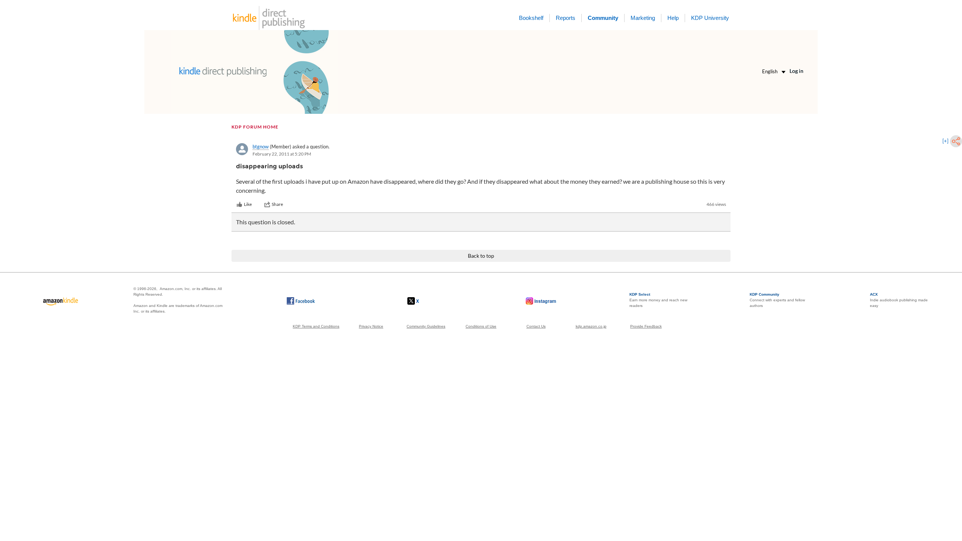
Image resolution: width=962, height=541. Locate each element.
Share (277, 204)
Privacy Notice (371, 326)
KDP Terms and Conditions (316, 326)
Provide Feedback (646, 326)
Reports (565, 18)
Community (603, 18)
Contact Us (536, 326)
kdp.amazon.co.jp (591, 326)
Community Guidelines (426, 326)
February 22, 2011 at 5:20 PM (282, 154)
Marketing (643, 18)
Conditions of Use (481, 326)
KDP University (710, 18)
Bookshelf (531, 18)
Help (673, 18)
